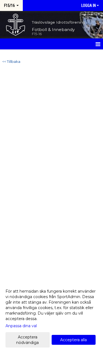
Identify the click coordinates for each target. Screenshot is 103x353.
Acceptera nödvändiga (27, 340)
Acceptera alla (73, 339)
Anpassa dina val (21, 325)
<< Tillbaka (11, 61)
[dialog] (51, 316)
